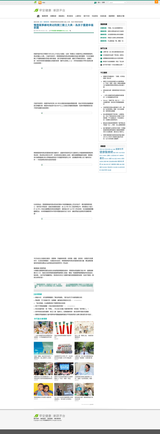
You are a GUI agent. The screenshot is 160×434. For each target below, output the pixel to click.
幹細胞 (104, 155)
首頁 (41, 22)
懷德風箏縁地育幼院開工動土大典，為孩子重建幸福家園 (63, 26)
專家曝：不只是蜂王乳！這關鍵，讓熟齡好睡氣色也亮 (53, 300)
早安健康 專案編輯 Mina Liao (59, 30)
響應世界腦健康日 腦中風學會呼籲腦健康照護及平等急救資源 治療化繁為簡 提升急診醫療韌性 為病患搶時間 (64, 315)
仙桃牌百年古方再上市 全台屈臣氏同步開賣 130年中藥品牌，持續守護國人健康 (63, 357)
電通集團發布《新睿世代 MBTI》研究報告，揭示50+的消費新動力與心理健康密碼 (48, 286)
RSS (43, 2)
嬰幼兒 (101, 155)
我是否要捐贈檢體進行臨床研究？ (62, 336)
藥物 (107, 164)
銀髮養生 (62, 16)
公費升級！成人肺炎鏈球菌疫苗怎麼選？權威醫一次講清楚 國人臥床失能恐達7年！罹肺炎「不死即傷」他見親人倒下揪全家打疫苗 (84, 357)
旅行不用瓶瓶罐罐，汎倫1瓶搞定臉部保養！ (49, 306)
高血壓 (109, 170)
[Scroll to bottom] (156, 1)
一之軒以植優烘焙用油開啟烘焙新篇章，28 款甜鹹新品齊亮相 (43, 336)
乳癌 (103, 149)
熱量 (113, 158)
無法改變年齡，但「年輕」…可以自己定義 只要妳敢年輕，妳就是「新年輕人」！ (62, 309)
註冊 (103, 2)
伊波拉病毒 (107, 149)
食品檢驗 (115, 167)
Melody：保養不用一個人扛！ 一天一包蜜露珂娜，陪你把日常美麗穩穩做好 (114, 102)
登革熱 (101, 161)
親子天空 (87, 16)
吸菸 (114, 152)
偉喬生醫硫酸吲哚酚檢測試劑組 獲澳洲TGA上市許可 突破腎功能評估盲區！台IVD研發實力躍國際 (113, 136)
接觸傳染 (121, 155)
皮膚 (105, 161)
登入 (99, 2)
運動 (118, 164)
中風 (101, 149)
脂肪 (102, 164)
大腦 (120, 152)
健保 (112, 149)
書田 (102, 158)
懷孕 (118, 155)
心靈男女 (78, 16)
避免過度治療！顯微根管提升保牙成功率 (84, 398)
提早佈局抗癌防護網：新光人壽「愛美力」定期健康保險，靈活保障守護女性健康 (62, 311)
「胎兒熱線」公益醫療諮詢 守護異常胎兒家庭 (50, 303)
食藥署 (102, 170)
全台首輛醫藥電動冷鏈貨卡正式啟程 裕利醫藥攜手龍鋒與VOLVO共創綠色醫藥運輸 (79, 286)
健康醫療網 (106, 152)
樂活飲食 (70, 16)
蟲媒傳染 (113, 164)
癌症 (123, 158)
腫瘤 (105, 164)
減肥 (110, 158)
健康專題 (112, 16)
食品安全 (110, 167)
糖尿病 (120, 161)
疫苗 (115, 158)
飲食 (105, 170)
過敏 (121, 164)
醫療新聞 (45, 16)
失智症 (123, 152)
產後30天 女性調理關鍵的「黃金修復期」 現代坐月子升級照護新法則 (58, 297)
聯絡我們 (43, 418)
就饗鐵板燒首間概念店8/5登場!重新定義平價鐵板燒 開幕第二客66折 (123, 58)
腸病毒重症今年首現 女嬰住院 (42, 397)
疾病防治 (119, 158)
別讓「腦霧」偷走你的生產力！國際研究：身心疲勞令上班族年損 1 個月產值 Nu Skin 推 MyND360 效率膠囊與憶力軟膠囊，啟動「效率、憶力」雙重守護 (43, 357)
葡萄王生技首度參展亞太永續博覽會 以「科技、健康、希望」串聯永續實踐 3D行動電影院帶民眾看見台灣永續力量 (63, 377)
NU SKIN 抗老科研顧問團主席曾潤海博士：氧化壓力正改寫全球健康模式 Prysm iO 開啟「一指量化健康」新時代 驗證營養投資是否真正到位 (63, 398)
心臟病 (108, 155)
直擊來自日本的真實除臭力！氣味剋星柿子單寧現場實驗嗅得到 (43, 377)
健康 (114, 149)
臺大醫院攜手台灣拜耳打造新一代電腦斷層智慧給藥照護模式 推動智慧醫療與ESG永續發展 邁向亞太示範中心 (114, 130)
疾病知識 (103, 16)
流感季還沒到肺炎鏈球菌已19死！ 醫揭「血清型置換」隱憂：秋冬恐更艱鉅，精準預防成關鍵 (84, 377)
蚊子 (110, 164)
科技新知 (95, 16)
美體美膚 (53, 16)
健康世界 (119, 149)
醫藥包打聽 (120, 16)
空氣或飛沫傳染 (113, 161)
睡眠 (107, 161)
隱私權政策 (57, 418)
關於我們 (36, 418)
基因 (117, 152)
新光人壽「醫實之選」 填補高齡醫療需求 (84, 336)
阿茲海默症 (104, 167)
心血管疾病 (113, 155)
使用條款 (50, 418)
